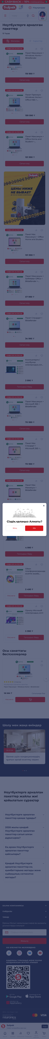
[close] (44, 506)
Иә (34, 528)
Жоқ (15, 528)
